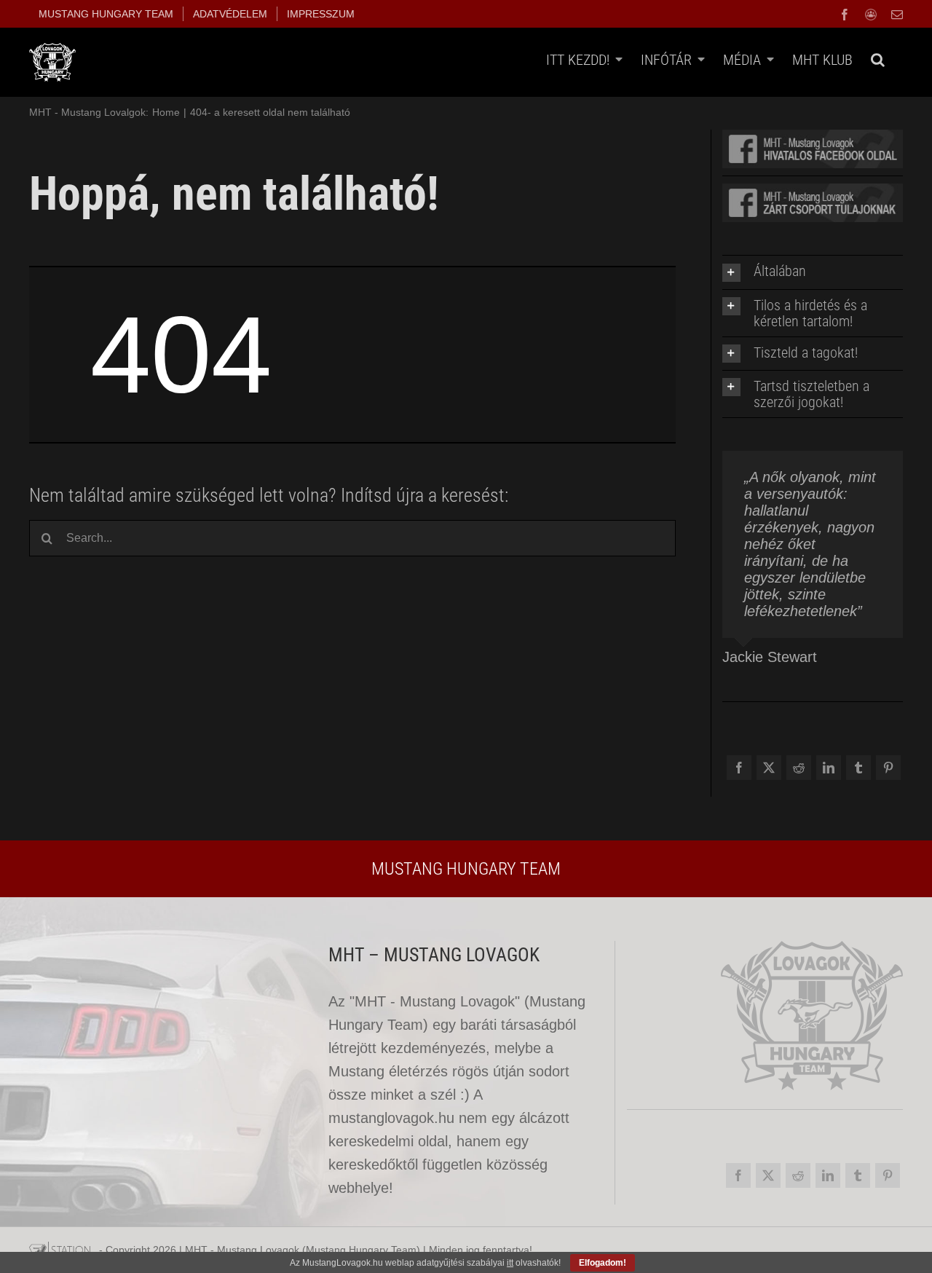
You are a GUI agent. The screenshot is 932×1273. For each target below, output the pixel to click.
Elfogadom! (602, 1263)
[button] (878, 59)
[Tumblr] (858, 771)
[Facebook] (739, 771)
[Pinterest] (888, 771)
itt (510, 1263)
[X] (768, 771)
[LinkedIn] (828, 771)
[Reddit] (798, 771)
